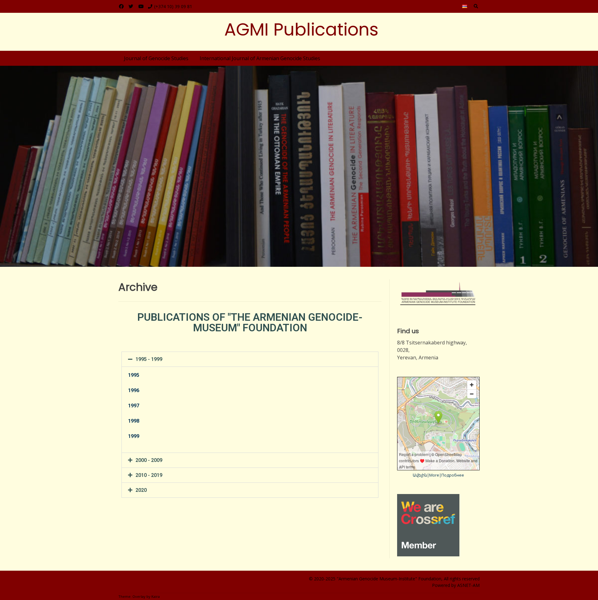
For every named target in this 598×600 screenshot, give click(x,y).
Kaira (155, 596)
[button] (250, 359)
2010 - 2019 (148, 475)
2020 (141, 490)
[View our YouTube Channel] (141, 6)
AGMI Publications (301, 29)
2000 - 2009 (148, 460)
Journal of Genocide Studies (156, 58)
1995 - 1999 (148, 359)
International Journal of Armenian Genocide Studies (260, 58)
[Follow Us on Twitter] (131, 6)
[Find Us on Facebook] (121, 6)
